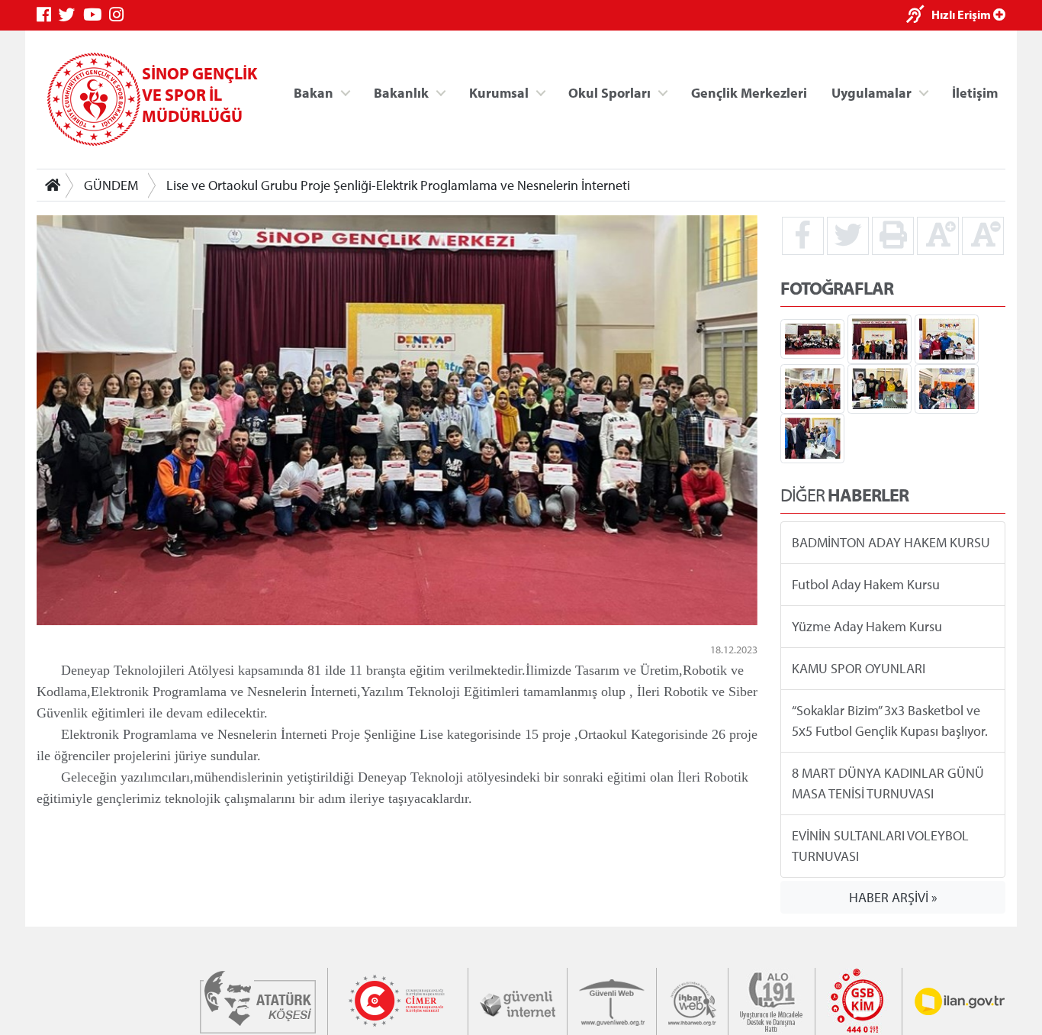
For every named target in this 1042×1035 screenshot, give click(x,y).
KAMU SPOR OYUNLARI (858, 668)
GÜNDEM (111, 185)
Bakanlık (401, 92)
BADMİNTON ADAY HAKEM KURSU (891, 542)
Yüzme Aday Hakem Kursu (867, 626)
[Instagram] (120, 15)
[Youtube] (96, 15)
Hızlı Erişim (962, 14)
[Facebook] (48, 15)
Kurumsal (499, 92)
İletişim (975, 92)
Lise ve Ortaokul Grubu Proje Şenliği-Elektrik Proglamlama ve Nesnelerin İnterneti (398, 185)
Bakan (313, 92)
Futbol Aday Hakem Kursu (866, 584)
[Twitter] (71, 15)
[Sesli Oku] (918, 15)
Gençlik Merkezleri (749, 92)
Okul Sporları (609, 92)
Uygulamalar (871, 92)
